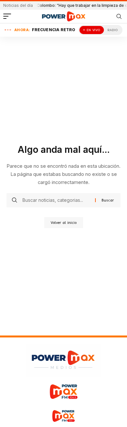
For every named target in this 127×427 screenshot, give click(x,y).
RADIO (112, 30)
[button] (8, 16)
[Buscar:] (56, 200)
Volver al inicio (64, 222)
